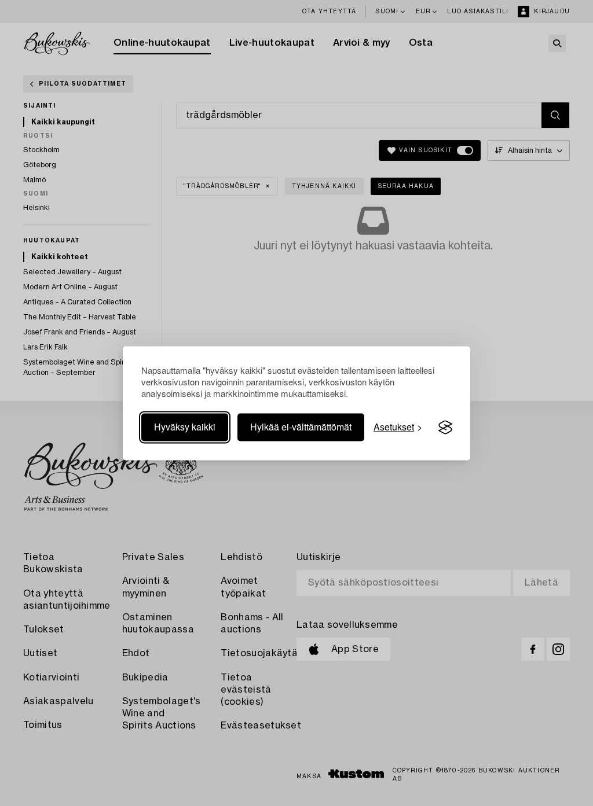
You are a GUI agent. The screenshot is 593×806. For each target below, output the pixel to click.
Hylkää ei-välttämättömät (301, 427)
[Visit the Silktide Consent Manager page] (445, 427)
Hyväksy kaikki (184, 427)
